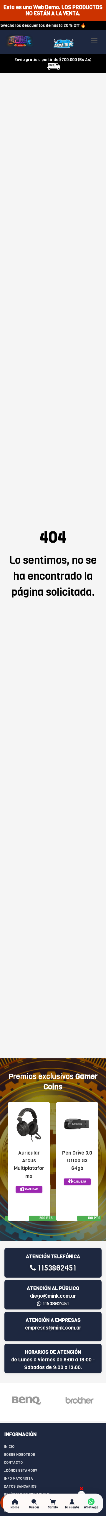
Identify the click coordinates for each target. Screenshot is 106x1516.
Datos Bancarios (20, 1486)
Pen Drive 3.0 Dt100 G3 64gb (77, 1161)
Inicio (9, 1446)
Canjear (31, 1189)
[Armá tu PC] (63, 43)
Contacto (13, 1462)
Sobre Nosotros (19, 1454)
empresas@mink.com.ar (53, 1328)
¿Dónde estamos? (20, 1470)
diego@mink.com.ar (53, 1296)
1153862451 (56, 1268)
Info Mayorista (18, 1478)
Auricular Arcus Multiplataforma (29, 1165)
